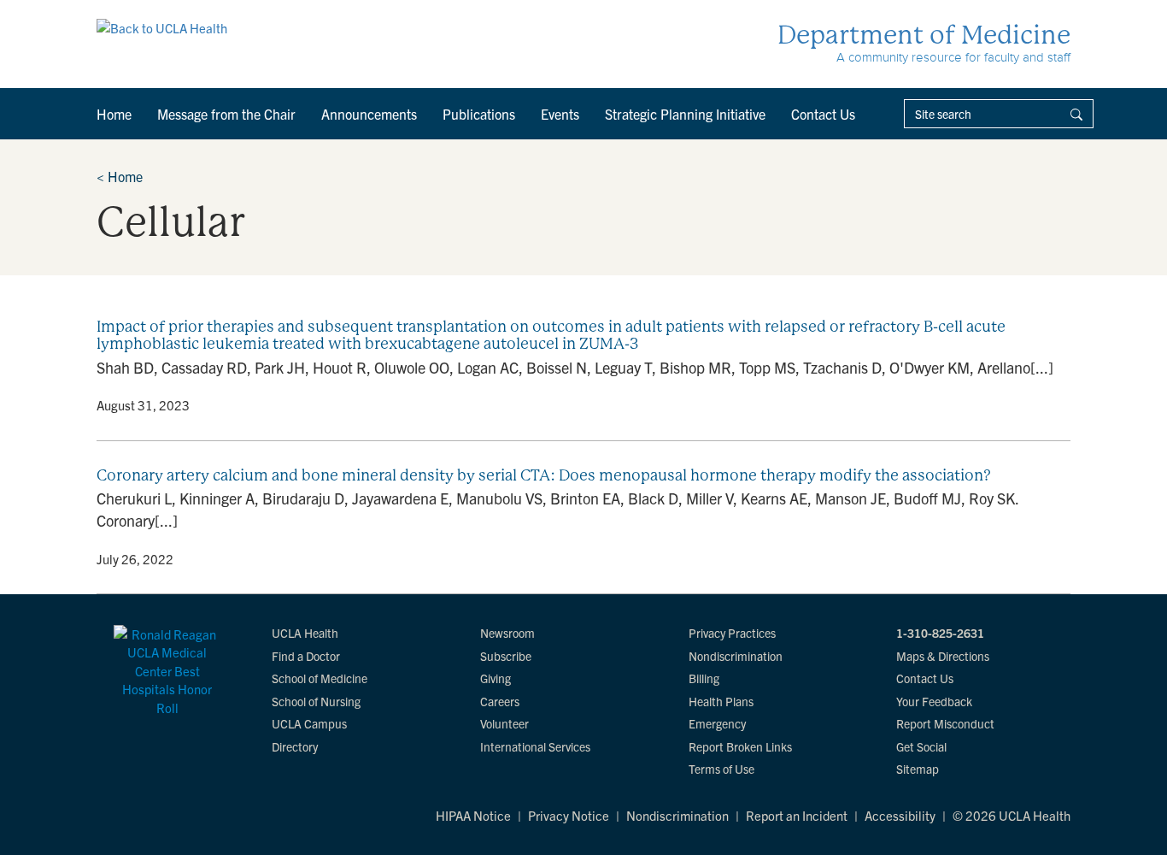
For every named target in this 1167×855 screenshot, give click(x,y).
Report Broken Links (740, 746)
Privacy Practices (732, 632)
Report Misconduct (945, 723)
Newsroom (507, 632)
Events (560, 113)
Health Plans (721, 701)
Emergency (717, 723)
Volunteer (504, 723)
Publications (479, 113)
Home (114, 113)
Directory (295, 746)
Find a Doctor (306, 655)
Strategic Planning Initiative (685, 113)
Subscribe (505, 655)
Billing (704, 678)
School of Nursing (316, 701)
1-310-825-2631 (940, 632)
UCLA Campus (309, 723)
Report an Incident (796, 815)
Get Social (921, 746)
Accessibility (900, 815)
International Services (535, 746)
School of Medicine (319, 678)
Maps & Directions (942, 655)
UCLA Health (305, 632)
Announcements (369, 113)
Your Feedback (934, 701)
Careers (499, 701)
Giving (495, 678)
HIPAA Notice (473, 815)
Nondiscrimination (736, 655)
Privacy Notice (568, 815)
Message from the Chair (226, 113)
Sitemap (917, 768)
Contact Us (823, 113)
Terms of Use (721, 768)
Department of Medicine (923, 35)
